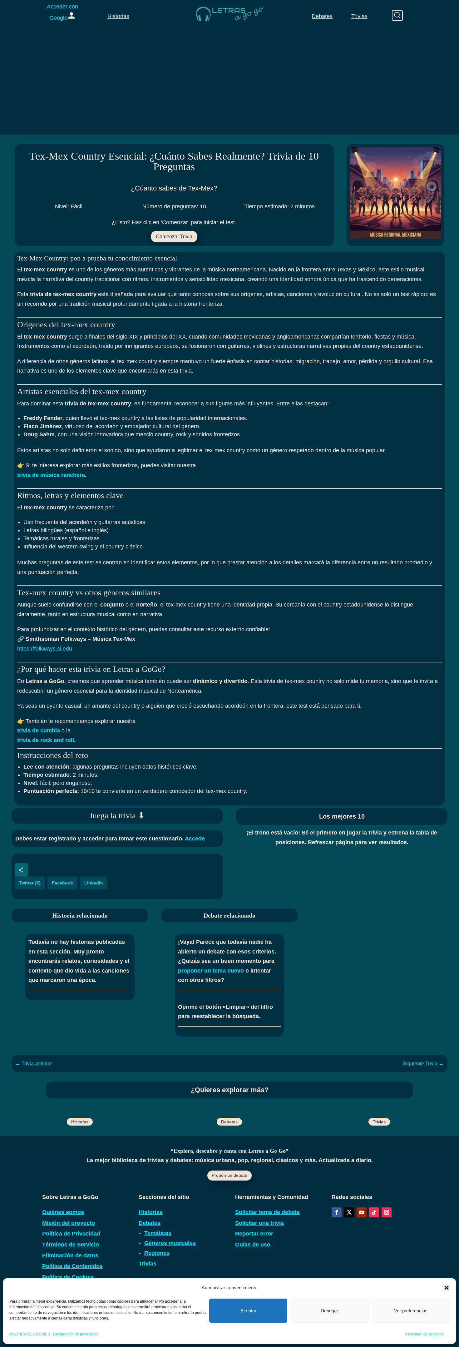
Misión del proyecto (68, 1223)
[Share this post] (21, 869)
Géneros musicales (170, 1243)
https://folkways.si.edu (44, 649)
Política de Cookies (68, 1277)
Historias (118, 16)
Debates (322, 16)
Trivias (359, 16)
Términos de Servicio (70, 1244)
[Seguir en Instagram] (387, 1212)
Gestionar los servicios (424, 1334)
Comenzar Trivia (174, 236)
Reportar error (254, 1234)
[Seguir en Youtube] (362, 1212)
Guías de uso (252, 1244)
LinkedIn (93, 882)
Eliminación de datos (70, 1255)
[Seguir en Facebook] (337, 1212)
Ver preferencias (410, 1310)
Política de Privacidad (71, 1234)
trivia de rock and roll (45, 740)
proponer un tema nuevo (211, 971)
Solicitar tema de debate (267, 1212)
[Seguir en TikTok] (374, 1212)
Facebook (62, 882)
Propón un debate (229, 1175)
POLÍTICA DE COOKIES (29, 1334)
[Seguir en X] (349, 1212)
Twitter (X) (30, 882)
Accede (195, 838)
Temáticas (157, 1233)
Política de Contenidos (72, 1266)
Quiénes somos (63, 1212)
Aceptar (248, 1310)
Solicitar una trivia (259, 1223)
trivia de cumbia (38, 730)
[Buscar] (397, 15)
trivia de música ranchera (51, 475)
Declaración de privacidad (75, 1334)
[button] (446, 1288)
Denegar (329, 1310)
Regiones (157, 1253)
